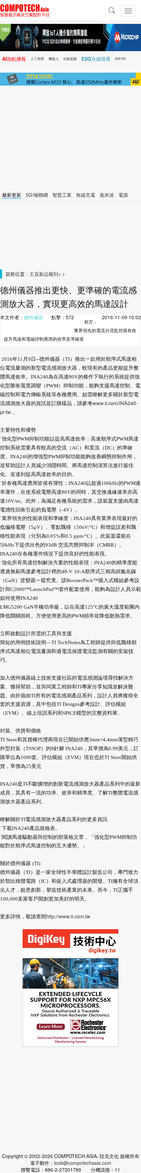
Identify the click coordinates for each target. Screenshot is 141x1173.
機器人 (54, 58)
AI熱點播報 (14, 58)
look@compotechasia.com (82, 1162)
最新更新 (11, 194)
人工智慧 (37, 58)
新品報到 (48, 273)
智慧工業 (62, 194)
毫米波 (107, 194)
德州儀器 (33, 317)
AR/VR (120, 58)
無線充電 (85, 194)
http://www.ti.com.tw (68, 916)
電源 (123, 194)
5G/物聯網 (37, 194)
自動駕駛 (70, 58)
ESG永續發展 (96, 58)
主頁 (34, 273)
